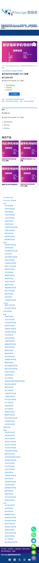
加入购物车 (14, 94)
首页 (3, 66)
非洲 (7, 66)
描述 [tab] (3, 109)
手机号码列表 (6, 71)
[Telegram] (33, 540)
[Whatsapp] (33, 534)
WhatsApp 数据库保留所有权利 (11, 555)
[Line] (33, 552)
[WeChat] (33, 546)
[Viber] (33, 558)
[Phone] (33, 529)
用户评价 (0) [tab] (6, 113)
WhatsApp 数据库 (29, 101)
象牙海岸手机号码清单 (12, 101)
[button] (19, 32)
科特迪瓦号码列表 (14, 66)
